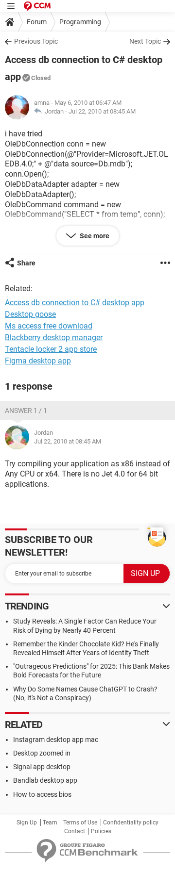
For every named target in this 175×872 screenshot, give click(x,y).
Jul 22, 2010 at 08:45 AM (102, 111)
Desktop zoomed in (41, 753)
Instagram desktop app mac (55, 739)
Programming (80, 22)
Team (50, 822)
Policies (101, 831)
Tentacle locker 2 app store (51, 349)
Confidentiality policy (130, 822)
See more (93, 236)
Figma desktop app (38, 360)
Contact (74, 831)
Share (26, 263)
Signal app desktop (41, 767)
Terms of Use (80, 822)
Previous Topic (36, 41)
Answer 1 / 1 (26, 410)
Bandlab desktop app (45, 780)
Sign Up (27, 822)
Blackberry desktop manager (54, 337)
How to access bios (42, 794)
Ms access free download (48, 325)
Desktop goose (30, 314)
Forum (37, 22)
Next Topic (145, 41)
